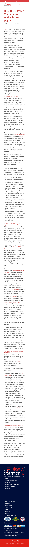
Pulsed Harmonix (9, 23)
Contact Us (7, 488)
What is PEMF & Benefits (11, 480)
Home (6, 478)
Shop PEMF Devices (10, 501)
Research (7, 511)
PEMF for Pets (8, 507)
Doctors (7, 513)
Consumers (22, 23)
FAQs (6, 509)
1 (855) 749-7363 (12, 534)
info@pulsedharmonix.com (11, 535)
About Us (7, 503)
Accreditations (8, 505)
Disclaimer (7, 482)
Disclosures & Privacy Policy (12, 484)
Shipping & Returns (10, 486)
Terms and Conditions (10, 515)
